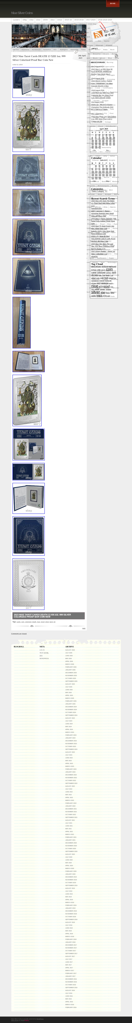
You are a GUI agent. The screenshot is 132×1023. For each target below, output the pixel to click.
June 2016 (69, 996)
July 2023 (68, 755)
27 (114, 144)
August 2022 (70, 786)
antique (50, 41)
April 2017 (69, 967)
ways (91, 288)
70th (77, 28)
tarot (102, 262)
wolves (96, 292)
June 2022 (69, 792)
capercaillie (109, 67)
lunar (107, 173)
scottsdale (104, 237)
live (90, 169)
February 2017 (70, 973)
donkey (88, 101)
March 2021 (69, 834)
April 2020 (69, 865)
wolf (88, 292)
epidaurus (111, 105)
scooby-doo (91, 237)
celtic (107, 71)
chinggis (111, 75)
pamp (99, 211)
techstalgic (112, 262)
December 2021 (71, 809)
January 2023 (70, 772)
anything (78, 41)
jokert (97, 156)
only (105, 207)
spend (116, 250)
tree (107, 271)
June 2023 (69, 758)
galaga (108, 122)
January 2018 (70, 942)
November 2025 (71, 675)
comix (109, 84)
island (107, 152)
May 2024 (68, 726)
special (99, 250)
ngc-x (105, 198)
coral (97, 88)
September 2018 (71, 919)
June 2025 (69, 689)
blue (110, 58)
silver (47, 622)
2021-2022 (41, 24)
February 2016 (70, 1007)
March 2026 (69, 664)
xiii (54, 622)
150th (45, 20)
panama (108, 211)
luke (100, 173)
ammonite (46, 37)
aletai (75, 33)
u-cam (90, 275)
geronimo (91, 126)
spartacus (89, 250)
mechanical (94, 181)
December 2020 (71, 843)
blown (102, 58)
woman (104, 292)
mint (111, 190)
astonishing (79, 45)
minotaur (102, 190)
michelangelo (103, 186)
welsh (99, 288)
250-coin (16, 28)
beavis (106, 54)
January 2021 (70, 840)
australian (36, 50)
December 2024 (71, 706)
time (92, 267)
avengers (64, 50)
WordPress (44, 658)
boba (117, 58)
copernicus (88, 88)
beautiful (97, 54)
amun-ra (78, 37)
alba (43, 33)
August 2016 (70, 990)
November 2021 (71, 811)
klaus (103, 160)
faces (104, 109)
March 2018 (69, 936)
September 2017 (71, 953)
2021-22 (51, 24)
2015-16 (68, 20)
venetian (114, 279)
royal (90, 233)
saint (113, 233)
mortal (116, 194)
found (96, 118)
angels (24, 41)
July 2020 (68, 857)
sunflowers (101, 258)
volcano (111, 284)
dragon (105, 101)
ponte (116, 220)
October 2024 (70, 712)
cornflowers (108, 88)
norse (114, 203)
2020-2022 (29, 24)
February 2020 (70, 871)
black (95, 58)
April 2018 (69, 933)
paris (116, 211)
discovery (97, 96)
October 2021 (70, 814)
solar (112, 245)
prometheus (92, 224)
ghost (100, 126)
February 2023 (70, 769)
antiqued (59, 41)
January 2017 (70, 976)
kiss (88, 160)
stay (116, 254)
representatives (103, 228)
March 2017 (69, 970)
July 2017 (68, 959)
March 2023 (69, 766)
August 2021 (70, 820)
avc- (55, 50)
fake (112, 109)
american (35, 37)
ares (26, 45)
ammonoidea (58, 37)
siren (97, 245)
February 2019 (70, 905)
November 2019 (71, 880)
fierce (99, 113)
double (97, 101)
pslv (109, 224)
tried (114, 271)
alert (68, 33)
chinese (101, 75)
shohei (109, 241)
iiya (97, 147)
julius (112, 156)
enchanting (93, 105)
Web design (15, 1020)
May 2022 (68, 794)
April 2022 (69, 797)
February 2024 (70, 735)
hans (91, 139)
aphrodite (89, 41)
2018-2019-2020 (105, 20)
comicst (100, 84)
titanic (99, 267)
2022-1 (61, 24)
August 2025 (70, 684)
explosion (88, 109)
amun (69, 37)
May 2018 (68, 931)
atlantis (109, 45)
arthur (42, 45)
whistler (115, 288)
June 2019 (69, 894)
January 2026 (70, 670)
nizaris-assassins (101, 203)
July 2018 (68, 925)
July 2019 (68, 891)
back (112, 50)
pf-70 (91, 215)
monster (91, 194)
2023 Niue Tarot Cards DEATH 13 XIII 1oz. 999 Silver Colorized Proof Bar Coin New (39, 58)
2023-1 (82, 24)
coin (22, 622)
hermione (88, 143)
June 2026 (69, 655)
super (111, 258)
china (92, 75)
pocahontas (107, 220)
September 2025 (71, 681)
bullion (101, 62)
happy (110, 139)
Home (113, 3)
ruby (98, 233)
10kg (25, 20)
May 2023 (68, 760)
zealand (92, 296)
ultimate (115, 275)
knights (112, 160)
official (98, 207)
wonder (113, 292)
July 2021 (68, 823)
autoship (47, 50)
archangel (17, 45)
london (105, 169)
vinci (96, 284)
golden (99, 130)
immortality (106, 147)
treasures (98, 271)
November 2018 (71, 914)
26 (110, 144)
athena (90, 45)
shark (92, 241)
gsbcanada (89, 135)
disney (107, 96)
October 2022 (70, 780)
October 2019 (70, 882)
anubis (69, 41)
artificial (51, 45)
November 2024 (71, 709)
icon (91, 147)
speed (108, 250)
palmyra (91, 211)
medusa (115, 181)
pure (116, 224)
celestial (98, 71)
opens (113, 207)
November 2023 (71, 743)
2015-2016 (79, 20)
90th (90, 28)
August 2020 (70, 854)
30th (40, 28)
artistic (60, 45)
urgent (105, 279)
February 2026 (70, 667)
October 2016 (70, 984)
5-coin (69, 28)
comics (91, 84)
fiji (105, 113)
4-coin (47, 28)
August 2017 (70, 956)
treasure (88, 271)
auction (16, 50)
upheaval (96, 279)
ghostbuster (111, 126)
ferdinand (89, 113)
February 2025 (70, 701)
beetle (114, 54)
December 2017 (71, 945)
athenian (99, 45)
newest (97, 198)
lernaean (102, 164)
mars (90, 177)
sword (95, 262)
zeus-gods (110, 296)
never (89, 198)
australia (25, 50)
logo (97, 169)
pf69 (98, 215)
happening (100, 139)
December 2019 (71, 877)
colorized (28, 622)
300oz (32, 28)
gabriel (88, 122)
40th (62, 28)
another (40, 41)
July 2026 (68, 653)
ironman (93, 152)
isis (101, 152)
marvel (106, 177)
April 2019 (69, 899)
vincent (88, 284)
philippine (113, 215)
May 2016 (68, 999)
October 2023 (70, 746)
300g (25, 28)
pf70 (105, 215)
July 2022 (68, 789)
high (105, 143)
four (103, 118)
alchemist (59, 33)
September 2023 (71, 749)
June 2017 (69, 962)
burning (110, 62)
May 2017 (68, 965)
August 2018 (70, 922)
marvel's (115, 177)
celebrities (87, 71)
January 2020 (70, 874)
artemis (34, 45)
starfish (100, 254)
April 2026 (69, 661)
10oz (31, 20)
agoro (23, 33)
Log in (42, 650)
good (106, 130)
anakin (87, 37)
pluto (97, 220)
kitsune (95, 160)
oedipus (88, 207)
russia (106, 233)
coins (90, 79)
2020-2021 (17, 24)
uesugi (107, 275)
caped (98, 67)
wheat (107, 288)
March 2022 (69, 800)
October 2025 (70, 678)
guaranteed (109, 135)
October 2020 (70, 848)
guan (99, 135)
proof (102, 224)
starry (109, 254)
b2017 (98, 50)
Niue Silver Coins (22, 13)
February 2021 (70, 837)
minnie (93, 190)
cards (18, 622)
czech (104, 92)
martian (98, 177)
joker (90, 156)
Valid (44, 653)
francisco (112, 118)
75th (83, 28)
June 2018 (69, 928)
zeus (101, 296)
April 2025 (69, 695)
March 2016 (69, 1004)
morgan (108, 194)
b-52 (91, 50)
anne (32, 41)
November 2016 (71, 982)
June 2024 (69, 724)
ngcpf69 (114, 198)
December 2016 (71, 979)
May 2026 (68, 658)
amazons (16, 37)
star (93, 254)
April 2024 (69, 729)
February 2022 (70, 803)
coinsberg (100, 79)
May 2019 (68, 897)
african (16, 33)
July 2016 (68, 993)
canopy (90, 67)
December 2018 (71, 911)
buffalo (92, 62)
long (113, 169)
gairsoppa (98, 122)
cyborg (96, 92)
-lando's (16, 20)
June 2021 (69, 826)
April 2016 (69, 1001)
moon (100, 194)
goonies (115, 130)
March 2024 (69, 732)
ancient (16, 41)
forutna (87, 118)
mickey (115, 186)
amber (25, 37)
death (34, 622)
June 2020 (69, 860)
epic (102, 105)
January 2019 (70, 908)
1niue (59, 20)
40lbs (55, 28)
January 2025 (70, 704)
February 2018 (70, 939)
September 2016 (71, 987)
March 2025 (69, 698)
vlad (103, 284)
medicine (106, 181)
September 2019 (71, 885)
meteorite (91, 186)
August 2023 (70, 752)
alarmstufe (33, 33)
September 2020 (71, 851)
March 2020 (69, 868)
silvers (90, 245)
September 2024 (71, 715)
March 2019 (69, 902)
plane (89, 220)
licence (112, 164)
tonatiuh (108, 267)
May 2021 (68, 828)
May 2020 (68, 863)
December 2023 (71, 741)
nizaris (88, 203)
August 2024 (70, 718)
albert (49, 33)
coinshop (111, 79)
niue (38, 622)
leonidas (91, 164)
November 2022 (71, 777)
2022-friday (72, 24)
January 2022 (70, 806)
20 (114, 172)
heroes (98, 143)
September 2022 (71, 783)
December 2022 (71, 775)
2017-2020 (91, 20)
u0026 (98, 275)
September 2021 (71, 817)
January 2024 (70, 738)
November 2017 (71, 948)
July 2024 (68, 721)
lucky (93, 173)
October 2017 (70, 950)
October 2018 (70, 916)
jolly (105, 156)
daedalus (114, 92)
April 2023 (69, 763)
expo (97, 109)
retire (115, 228)
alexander (84, 33)
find (111, 113)
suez (92, 258)
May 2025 (68, 692)
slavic (105, 245)
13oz (38, 20)
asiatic (69, 45)
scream (114, 237)
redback (89, 228)
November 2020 (71, 845)
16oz (53, 20)
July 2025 (68, 687)
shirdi (100, 241)
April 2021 (69, 831)
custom (87, 92)
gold (91, 130)
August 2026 (70, 650)
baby (105, 50)
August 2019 (70, 888)
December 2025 (71, 672)
